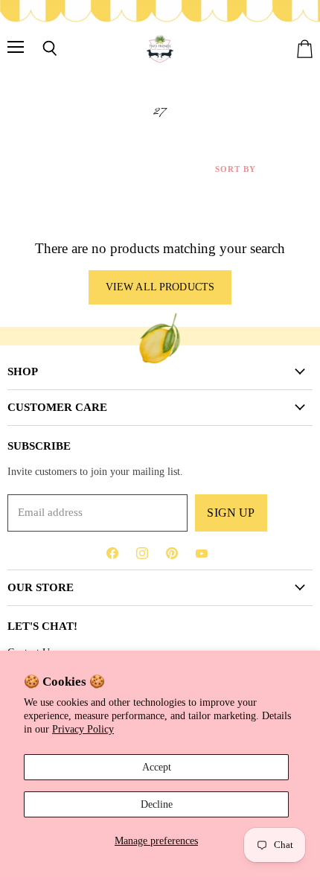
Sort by (235, 169)
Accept (156, 767)
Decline (157, 804)
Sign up (231, 512)
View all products (160, 287)
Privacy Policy (83, 729)
